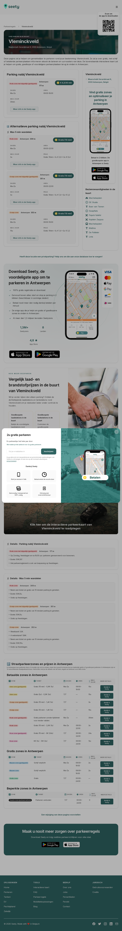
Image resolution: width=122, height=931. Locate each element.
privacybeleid (11, 461)
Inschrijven (48, 451)
